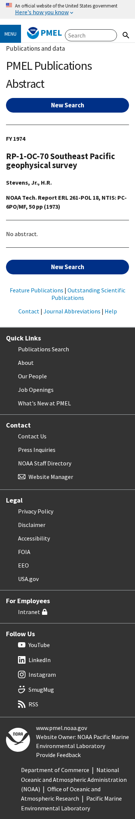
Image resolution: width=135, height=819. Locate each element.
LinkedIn (39, 660)
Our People (32, 376)
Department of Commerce (55, 770)
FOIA (24, 552)
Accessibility (34, 538)
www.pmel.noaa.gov (61, 728)
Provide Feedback (58, 755)
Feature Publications (36, 290)
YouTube (39, 645)
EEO (23, 565)
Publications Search (43, 349)
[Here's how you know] (67, 9)
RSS (33, 704)
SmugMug (41, 689)
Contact (28, 311)
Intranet (29, 612)
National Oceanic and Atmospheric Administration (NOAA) (74, 779)
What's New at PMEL (44, 403)
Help (111, 311)
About (26, 362)
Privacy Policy (35, 511)
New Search (67, 105)
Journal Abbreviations (72, 311)
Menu (10, 33)
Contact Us (32, 436)
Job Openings (36, 389)
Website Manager (50, 476)
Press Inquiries (37, 449)
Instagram (42, 674)
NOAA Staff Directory (44, 463)
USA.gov (28, 579)
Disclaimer (31, 524)
